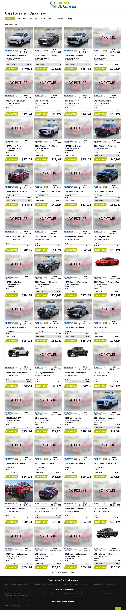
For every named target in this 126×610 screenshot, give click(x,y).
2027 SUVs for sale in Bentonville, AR (16, 584)
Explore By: (10, 18)
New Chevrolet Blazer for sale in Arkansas (17, 595)
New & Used (21, 18)
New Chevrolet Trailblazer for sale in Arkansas (107, 594)
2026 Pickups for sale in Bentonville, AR (76, 584)
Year (51, 18)
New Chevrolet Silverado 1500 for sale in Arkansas (47, 594)
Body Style (34, 18)
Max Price (60, 18)
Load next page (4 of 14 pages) (63, 572)
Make (43, 18)
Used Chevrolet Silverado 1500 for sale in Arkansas (17, 605)
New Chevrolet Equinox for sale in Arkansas (18, 594)
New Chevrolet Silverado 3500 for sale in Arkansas (76, 594)
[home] (63, 4)
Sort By (70, 18)
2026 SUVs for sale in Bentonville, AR (46, 584)
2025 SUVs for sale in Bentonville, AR (105, 584)
